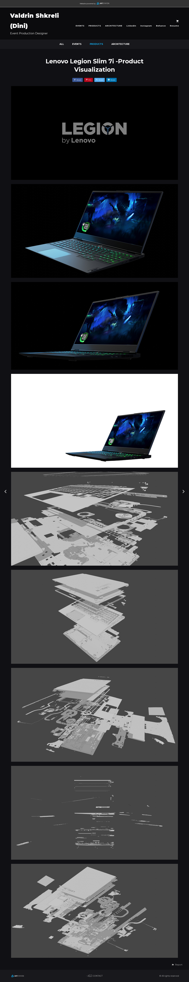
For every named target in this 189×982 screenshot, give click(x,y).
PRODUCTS (95, 26)
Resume (174, 26)
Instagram (146, 26)
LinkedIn (131, 26)
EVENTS (80, 26)
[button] (176, 965)
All (61, 44)
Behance (161, 26)
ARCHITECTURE (113, 26)
